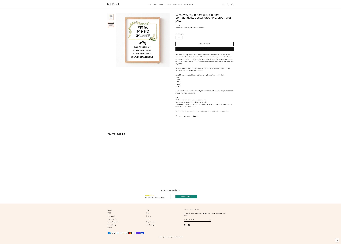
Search (109, 210)
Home (149, 4)
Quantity (179, 34)
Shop (155, 4)
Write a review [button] (186, 196)
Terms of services (112, 222)
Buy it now (204, 49)
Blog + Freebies (177, 4)
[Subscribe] (210, 219)
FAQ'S (109, 213)
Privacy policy (111, 216)
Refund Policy (111, 225)
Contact (161, 4)
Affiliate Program (188, 4)
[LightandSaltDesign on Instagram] (185, 225)
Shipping (187, 27)
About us (168, 4)
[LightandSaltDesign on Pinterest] (189, 225)
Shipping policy (112, 219)
